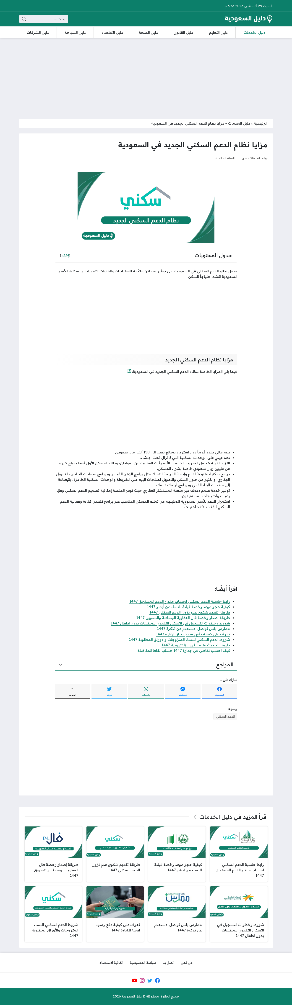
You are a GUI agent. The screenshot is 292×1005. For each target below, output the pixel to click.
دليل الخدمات (239, 123)
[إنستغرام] (142, 980)
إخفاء (65, 255)
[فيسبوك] (157, 980)
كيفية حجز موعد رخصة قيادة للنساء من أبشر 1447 (188, 606)
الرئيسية (261, 123)
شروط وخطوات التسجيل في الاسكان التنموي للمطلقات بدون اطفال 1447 (170, 623)
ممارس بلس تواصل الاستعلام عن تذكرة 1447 (193, 628)
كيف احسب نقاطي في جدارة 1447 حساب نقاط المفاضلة (183, 650)
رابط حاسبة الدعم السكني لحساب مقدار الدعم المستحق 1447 (179, 601)
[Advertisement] (146, 75)
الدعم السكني (225, 716)
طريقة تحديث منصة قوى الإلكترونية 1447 (196, 645)
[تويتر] (150, 980)
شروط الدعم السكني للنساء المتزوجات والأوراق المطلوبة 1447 (179, 639)
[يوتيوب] (134, 980)
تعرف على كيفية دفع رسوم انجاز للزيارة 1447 (193, 634)
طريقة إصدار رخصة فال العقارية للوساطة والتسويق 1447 (183, 617)
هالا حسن (248, 158)
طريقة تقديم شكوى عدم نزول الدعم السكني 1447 (189, 612)
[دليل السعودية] (248, 19)
